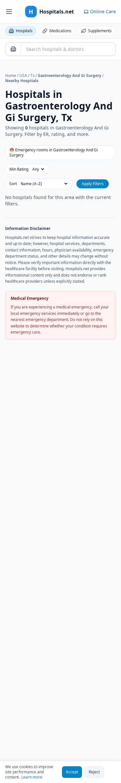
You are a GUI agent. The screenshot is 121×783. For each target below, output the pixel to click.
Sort (13, 183)
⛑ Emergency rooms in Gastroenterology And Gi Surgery (53, 152)
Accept (72, 772)
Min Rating (18, 169)
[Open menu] (9, 11)
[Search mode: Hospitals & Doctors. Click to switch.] (13, 49)
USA (23, 75)
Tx (32, 75)
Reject (94, 772)
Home (10, 75)
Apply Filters (93, 183)
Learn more (31, 777)
